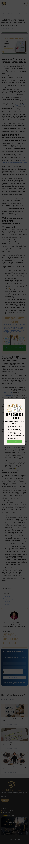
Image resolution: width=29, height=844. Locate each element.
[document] (14, 422)
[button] (3, 399)
